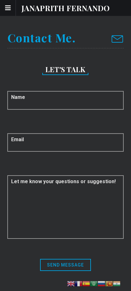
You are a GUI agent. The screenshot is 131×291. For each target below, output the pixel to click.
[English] (71, 284)
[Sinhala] (109, 284)
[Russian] (101, 284)
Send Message (65, 264)
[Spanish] (86, 284)
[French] (78, 284)
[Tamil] (117, 284)
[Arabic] (94, 284)
